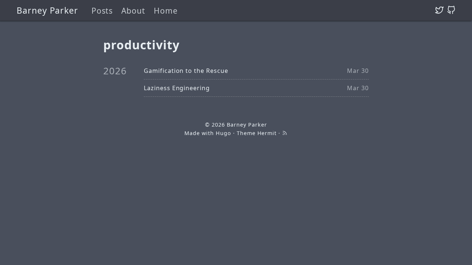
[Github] (451, 10)
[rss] (284, 133)
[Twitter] (439, 10)
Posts (102, 10)
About (133, 10)
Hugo (223, 133)
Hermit (267, 133)
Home (166, 10)
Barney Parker (47, 10)
